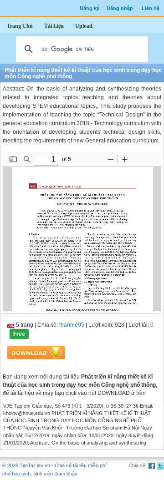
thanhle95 (71, 325)
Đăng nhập (120, 8)
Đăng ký (89, 8)
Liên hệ (150, 8)
